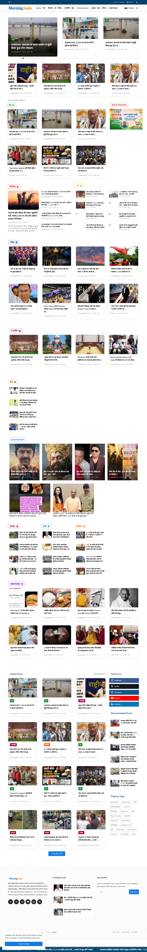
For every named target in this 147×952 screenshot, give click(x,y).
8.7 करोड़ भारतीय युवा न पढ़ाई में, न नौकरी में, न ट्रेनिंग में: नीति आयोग (95, 534)
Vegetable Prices (126, 825)
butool (113, 313)
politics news (126, 802)
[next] (136, 330)
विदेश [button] (59, 8)
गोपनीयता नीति (125, 932)
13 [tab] (44, 58)
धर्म (55, 8)
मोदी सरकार (114, 811)
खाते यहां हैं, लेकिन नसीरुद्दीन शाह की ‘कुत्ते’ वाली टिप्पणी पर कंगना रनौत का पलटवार (27, 514)
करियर (80, 66)
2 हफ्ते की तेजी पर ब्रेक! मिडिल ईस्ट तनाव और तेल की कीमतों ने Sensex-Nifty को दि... (55, 214)
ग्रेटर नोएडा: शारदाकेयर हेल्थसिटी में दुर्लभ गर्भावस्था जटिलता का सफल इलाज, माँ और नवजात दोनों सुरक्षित (61, 548)
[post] (32, 37)
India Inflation (132, 830)
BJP (112, 830)
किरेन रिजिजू (114, 825)
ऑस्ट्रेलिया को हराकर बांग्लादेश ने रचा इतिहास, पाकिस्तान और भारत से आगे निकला (28, 402)
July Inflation (124, 834)
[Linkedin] (33, 901)
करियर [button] (104, 8)
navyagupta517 (16, 52)
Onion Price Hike (116, 816)
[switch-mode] (137, 2)
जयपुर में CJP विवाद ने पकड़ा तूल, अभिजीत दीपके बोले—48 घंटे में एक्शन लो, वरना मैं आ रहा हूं (28, 560)
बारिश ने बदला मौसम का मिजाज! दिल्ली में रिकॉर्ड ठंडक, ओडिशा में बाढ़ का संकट (77, 911)
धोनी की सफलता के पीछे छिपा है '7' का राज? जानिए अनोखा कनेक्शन (28, 426)
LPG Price (127, 807)
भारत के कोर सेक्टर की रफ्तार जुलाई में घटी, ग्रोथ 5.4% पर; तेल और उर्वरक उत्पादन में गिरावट (22, 215)
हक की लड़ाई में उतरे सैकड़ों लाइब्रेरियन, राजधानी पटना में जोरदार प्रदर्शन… (127, 216)
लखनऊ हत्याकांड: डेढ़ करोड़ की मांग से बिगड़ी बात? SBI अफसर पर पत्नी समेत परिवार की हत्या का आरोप (28, 548)
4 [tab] (26, 58)
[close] (42, 932)
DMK (133, 834)
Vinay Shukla (115, 617)
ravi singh (115, 93)
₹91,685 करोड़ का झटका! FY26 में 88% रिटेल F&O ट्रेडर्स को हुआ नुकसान (55, 193)
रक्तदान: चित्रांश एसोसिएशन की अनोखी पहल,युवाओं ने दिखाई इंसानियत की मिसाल (62, 559)
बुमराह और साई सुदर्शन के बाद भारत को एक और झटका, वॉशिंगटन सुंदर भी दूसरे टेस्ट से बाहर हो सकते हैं (28, 415)
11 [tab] (40, 58)
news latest (120, 830)
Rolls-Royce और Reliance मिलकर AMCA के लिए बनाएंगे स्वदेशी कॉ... (56, 309)
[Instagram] (22, 901)
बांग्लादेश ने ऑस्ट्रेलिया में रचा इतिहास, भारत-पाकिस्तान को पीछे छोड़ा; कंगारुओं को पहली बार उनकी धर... (27, 391)
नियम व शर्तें (115, 932)
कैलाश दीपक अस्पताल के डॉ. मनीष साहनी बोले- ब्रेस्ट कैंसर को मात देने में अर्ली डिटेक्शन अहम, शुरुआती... (61, 535)
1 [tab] (21, 58)
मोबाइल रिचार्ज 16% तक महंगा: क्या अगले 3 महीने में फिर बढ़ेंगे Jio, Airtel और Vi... (56, 204)
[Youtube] (28, 901)
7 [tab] (32, 58)
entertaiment (17, 439)
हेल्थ (98, 8)
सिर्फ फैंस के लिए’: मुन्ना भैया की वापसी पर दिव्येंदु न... (122, 473)
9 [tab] (36, 58)
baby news (114, 820)
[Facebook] (10, 901)
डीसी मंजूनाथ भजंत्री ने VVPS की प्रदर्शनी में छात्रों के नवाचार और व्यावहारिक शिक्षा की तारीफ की (129, 784)
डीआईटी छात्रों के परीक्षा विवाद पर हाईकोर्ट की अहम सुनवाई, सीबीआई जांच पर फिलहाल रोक (129, 772)
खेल (11, 382)
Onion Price (124, 811)
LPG (135, 802)
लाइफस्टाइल (15, 584)
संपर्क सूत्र (134, 932)
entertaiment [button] (82, 8)
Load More (56, 854)
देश (66, 20)
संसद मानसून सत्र (115, 807)
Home (38, 8)
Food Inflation (125, 820)
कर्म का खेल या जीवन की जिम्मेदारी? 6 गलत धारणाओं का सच (95, 194)
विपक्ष (133, 811)
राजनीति (67, 8)
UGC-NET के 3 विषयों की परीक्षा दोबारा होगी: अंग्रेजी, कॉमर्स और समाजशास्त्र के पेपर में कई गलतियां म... (95, 560)
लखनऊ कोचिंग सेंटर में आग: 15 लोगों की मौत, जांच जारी (129, 722)
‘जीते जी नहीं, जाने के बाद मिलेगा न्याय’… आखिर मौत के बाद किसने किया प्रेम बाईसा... (128, 205)
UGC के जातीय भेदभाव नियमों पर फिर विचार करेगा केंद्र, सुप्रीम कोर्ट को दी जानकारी (94, 547)
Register (122, 2)
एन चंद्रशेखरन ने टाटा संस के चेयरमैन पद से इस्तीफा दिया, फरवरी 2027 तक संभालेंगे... (56, 225)
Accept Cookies (23, 944)
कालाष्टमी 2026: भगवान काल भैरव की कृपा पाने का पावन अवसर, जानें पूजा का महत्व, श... (95, 205)
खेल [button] (72, 8)
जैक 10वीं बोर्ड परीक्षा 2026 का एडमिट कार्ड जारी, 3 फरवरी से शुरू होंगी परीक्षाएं (129, 735)
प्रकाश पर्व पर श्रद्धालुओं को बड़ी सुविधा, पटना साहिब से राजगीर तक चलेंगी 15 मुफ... (128, 227)
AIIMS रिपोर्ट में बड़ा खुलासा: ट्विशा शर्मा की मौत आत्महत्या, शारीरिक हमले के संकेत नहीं (27, 571)
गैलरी (9, 2)
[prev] (132, 330)
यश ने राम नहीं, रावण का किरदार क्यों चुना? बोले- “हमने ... (56, 473)
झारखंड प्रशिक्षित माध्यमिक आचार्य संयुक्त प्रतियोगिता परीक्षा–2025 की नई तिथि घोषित (128, 748)
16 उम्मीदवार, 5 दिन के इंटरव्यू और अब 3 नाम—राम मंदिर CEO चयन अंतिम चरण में (128, 194)
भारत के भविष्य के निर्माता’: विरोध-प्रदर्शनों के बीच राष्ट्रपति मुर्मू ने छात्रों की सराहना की (95, 571)
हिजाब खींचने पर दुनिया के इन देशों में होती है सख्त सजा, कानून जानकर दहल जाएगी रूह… (95, 216)
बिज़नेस (50, 8)
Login (115, 2)
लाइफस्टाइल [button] (113, 8)
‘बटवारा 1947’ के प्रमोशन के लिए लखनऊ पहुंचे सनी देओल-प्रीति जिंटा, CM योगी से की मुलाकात (73, 514)
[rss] (39, 901)
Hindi (131, 2)
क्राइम (93, 8)
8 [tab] (34, 58)
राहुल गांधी (127, 816)
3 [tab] (25, 58)
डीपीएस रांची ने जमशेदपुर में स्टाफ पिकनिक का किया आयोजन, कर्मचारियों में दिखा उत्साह (84, 949)
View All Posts (99, 674)
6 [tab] (30, 58)
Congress (114, 834)
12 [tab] (42, 58)
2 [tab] (23, 58)
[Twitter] (16, 901)
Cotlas (54, 932)
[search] (137, 8)
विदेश (12, 242)
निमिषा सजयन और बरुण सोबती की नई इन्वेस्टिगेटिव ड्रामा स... (24, 473)
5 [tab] (28, 58)
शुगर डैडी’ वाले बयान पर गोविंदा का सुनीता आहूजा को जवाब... (88, 473)
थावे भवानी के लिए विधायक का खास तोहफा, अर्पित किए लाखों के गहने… (95, 227)
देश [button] (44, 8)
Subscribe (134, 892)
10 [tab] (38, 58)
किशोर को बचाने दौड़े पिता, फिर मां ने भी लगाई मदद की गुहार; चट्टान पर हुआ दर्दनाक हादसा (28, 534)
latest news (114, 802)
